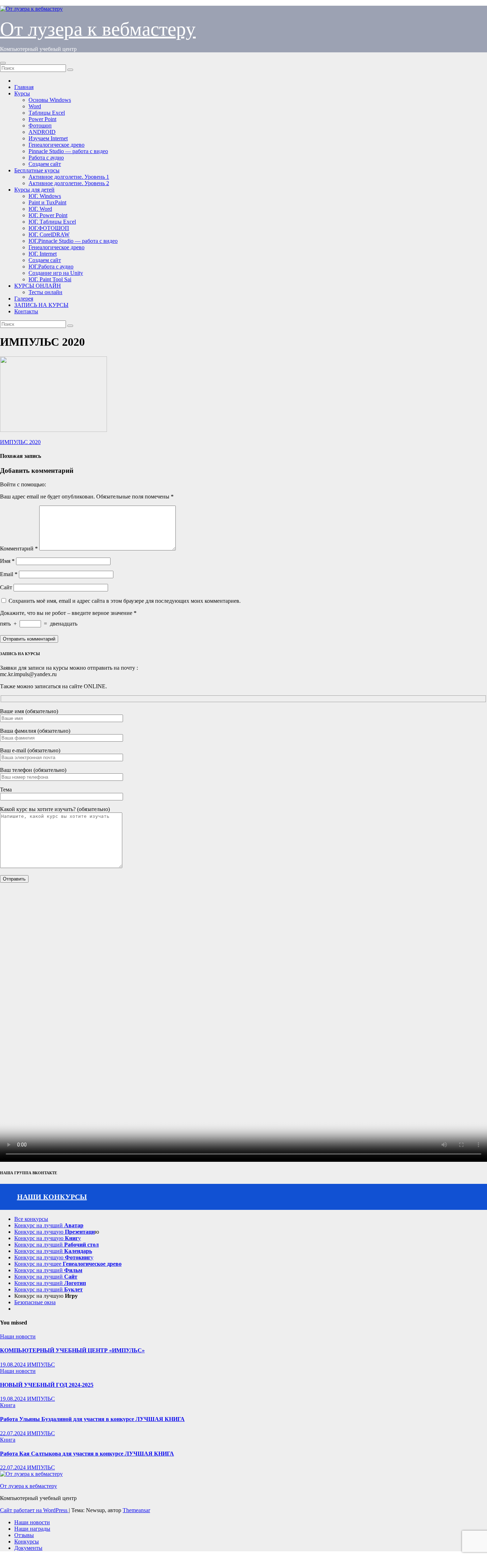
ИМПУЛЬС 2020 (20, 442)
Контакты (26, 311)
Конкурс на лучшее (68, 1264)
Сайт (6, 587)
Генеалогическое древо (56, 145)
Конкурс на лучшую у (47, 1238)
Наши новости (18, 1336)
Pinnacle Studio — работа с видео (68, 151)
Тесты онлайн (45, 292)
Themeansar (136, 1510)
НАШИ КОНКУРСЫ (52, 1197)
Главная (24, 87)
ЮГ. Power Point (48, 215)
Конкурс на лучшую (54, 1232)
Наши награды (32, 1529)
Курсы (22, 93)
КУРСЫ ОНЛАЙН (37, 286)
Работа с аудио (46, 158)
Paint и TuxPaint (47, 202)
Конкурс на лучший (48, 1225)
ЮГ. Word (40, 209)
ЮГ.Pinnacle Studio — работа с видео (73, 241)
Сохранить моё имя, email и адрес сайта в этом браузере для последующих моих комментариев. (125, 601)
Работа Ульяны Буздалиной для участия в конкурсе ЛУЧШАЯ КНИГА (92, 1419)
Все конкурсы (31, 1219)
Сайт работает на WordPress (34, 1510)
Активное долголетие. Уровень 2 (69, 183)
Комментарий (19, 548)
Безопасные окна (35, 1302)
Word (35, 106)
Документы (28, 1548)
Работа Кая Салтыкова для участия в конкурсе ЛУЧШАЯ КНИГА (87, 1454)
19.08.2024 (13, 1365)
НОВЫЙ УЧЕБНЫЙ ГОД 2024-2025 (46, 1385)
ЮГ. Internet (43, 254)
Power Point (42, 119)
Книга (7, 1405)
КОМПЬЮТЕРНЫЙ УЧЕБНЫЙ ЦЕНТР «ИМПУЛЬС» (72, 1350)
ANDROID (42, 132)
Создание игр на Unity (56, 273)
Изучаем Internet (48, 138)
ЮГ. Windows (45, 196)
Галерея (23, 299)
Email (8, 574)
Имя (7, 561)
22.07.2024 (13, 1433)
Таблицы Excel (47, 113)
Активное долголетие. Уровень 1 (69, 177)
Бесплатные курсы (37, 170)
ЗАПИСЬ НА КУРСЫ (41, 305)
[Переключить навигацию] (3, 63)
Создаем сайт (45, 164)
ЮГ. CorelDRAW (49, 234)
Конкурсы (26, 1541)
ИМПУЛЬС (41, 1365)
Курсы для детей (34, 190)
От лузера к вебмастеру (98, 29)
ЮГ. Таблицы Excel (52, 222)
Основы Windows (50, 100)
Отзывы (24, 1535)
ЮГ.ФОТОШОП (49, 228)
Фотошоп (40, 125)
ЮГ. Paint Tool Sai (50, 279)
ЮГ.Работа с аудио (51, 266)
